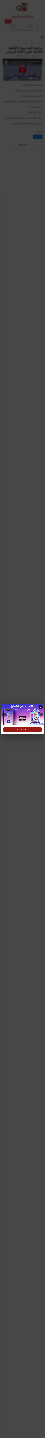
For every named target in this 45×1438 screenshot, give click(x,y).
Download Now (22, 730)
